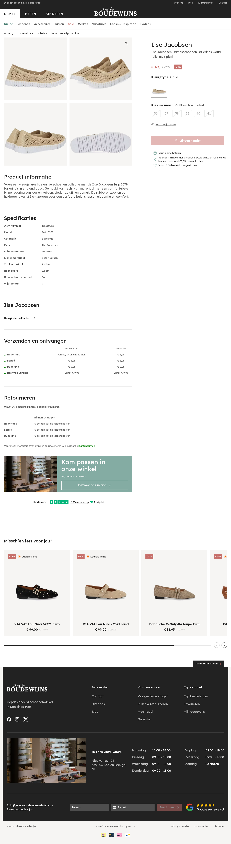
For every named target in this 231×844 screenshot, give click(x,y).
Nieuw (8, 24)
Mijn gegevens (194, 712)
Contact (223, 3)
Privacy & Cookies (180, 826)
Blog (190, 3)
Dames (10, 14)
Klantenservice (205, 3)
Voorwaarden (201, 826)
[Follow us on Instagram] (17, 719)
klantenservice (86, 446)
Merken (83, 24)
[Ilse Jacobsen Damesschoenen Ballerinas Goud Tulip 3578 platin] (159, 89)
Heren (30, 14)
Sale (71, 24)
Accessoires (42, 24)
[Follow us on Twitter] (25, 719)
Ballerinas (42, 33)
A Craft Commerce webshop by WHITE (115, 826)
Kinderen (54, 14)
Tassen (59, 24)
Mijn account (193, 687)
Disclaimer (219, 826)
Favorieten (192, 704)
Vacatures (99, 24)
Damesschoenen (26, 33)
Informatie (100, 687)
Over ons (178, 3)
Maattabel (145, 712)
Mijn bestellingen (196, 696)
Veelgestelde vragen (153, 696)
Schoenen (23, 24)
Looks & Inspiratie (123, 24)
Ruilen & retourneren (153, 704)
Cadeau (145, 24)
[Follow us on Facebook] (9, 719)
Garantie (144, 719)
